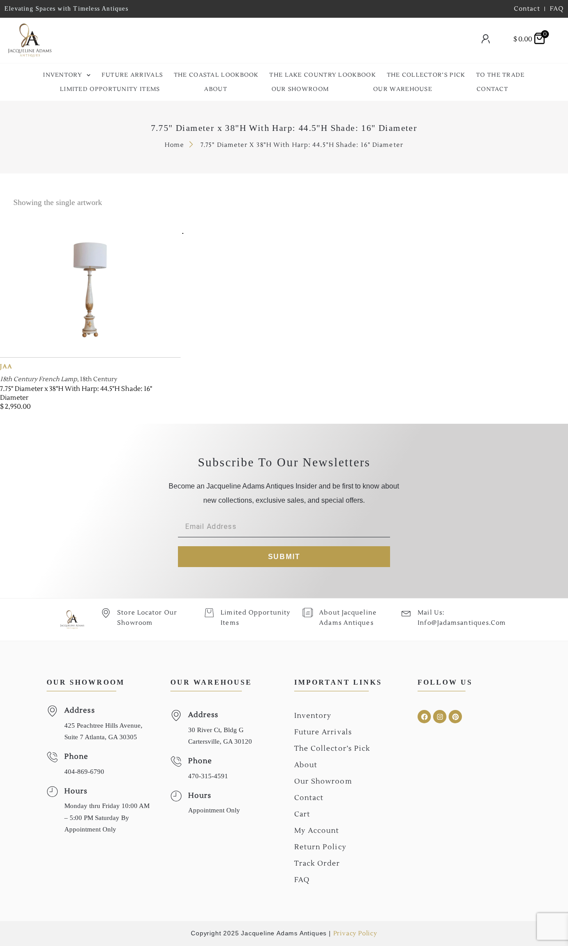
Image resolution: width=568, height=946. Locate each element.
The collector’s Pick (426, 75)
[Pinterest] (455, 716)
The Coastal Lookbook (216, 75)
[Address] (52, 711)
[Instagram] (439, 716)
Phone (76, 756)
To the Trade (500, 75)
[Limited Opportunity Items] (209, 612)
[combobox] (259, 40)
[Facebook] (424, 716)
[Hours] (52, 791)
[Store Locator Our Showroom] (105, 612)
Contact (492, 89)
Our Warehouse (402, 89)
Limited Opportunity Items (110, 89)
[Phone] (52, 757)
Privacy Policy (355, 934)
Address (79, 710)
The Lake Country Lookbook (322, 75)
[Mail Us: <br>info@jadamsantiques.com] (406, 612)
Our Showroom (300, 89)
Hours (76, 791)
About (215, 89)
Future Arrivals (132, 75)
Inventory (62, 75)
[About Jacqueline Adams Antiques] (307, 612)
